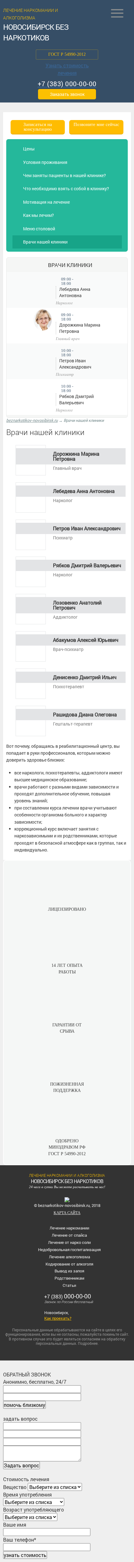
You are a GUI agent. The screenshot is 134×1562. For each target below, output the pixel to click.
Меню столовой (39, 229)
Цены (29, 149)
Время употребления (27, 1494)
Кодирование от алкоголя (69, 1264)
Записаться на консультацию (37, 127)
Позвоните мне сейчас (96, 124)
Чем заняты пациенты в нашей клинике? (64, 175)
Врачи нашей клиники (45, 242)
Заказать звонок (67, 94)
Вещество (14, 1487)
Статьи (69, 1285)
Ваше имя (14, 1524)
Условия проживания (45, 162)
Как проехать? (57, 1318)
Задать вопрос (21, 1465)
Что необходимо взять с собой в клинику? (66, 188)
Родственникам (69, 1278)
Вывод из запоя (69, 1271)
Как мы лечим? (38, 215)
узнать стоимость (25, 1555)
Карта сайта (67, 1212)
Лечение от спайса (69, 1235)
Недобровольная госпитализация (69, 1249)
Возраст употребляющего (33, 1509)
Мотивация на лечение (46, 202)
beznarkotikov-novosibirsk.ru (32, 420)
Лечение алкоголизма (69, 1257)
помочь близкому (24, 1405)
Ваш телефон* (19, 1539)
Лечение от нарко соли (69, 1242)
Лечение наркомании (69, 1228)
